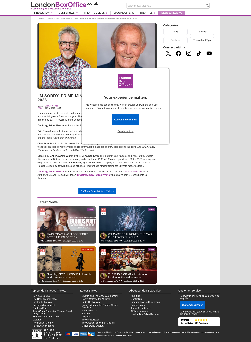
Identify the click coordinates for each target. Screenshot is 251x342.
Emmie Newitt (51, 106)
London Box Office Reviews (145, 314)
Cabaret (37, 319)
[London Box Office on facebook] (178, 53)
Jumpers (86, 313)
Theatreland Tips (202, 40)
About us (135, 296)
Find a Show (42, 13)
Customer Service (192, 305)
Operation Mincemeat (44, 305)
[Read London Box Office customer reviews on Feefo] (199, 321)
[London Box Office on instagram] (188, 53)
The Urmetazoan (90, 319)
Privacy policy (138, 305)
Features (175, 40)
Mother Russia (89, 310)
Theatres (146, 13)
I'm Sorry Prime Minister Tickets (97, 191)
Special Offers (123, 13)
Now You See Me (42, 296)
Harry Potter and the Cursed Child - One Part (100, 306)
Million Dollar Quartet (92, 326)
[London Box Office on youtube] (209, 53)
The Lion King (40, 308)
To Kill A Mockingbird (43, 326)
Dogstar (86, 316)
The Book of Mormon (43, 322)
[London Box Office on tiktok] (198, 53)
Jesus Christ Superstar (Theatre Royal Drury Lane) (52, 312)
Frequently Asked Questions (145, 302)
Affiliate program (139, 311)
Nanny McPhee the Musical (96, 299)
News (171, 13)
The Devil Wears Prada (45, 299)
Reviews (202, 32)
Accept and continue (125, 119)
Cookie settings (125, 131)
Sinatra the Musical (42, 302)
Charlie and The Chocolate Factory (100, 296)
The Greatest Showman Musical (98, 322)
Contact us (136, 299)
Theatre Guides (94, 13)
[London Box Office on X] (168, 53)
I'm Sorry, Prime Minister (51, 171)
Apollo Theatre (133, 171)
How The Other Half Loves (46, 316)
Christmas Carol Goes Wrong (93, 175)
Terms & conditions (140, 308)
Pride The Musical (91, 302)
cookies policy (153, 108)
